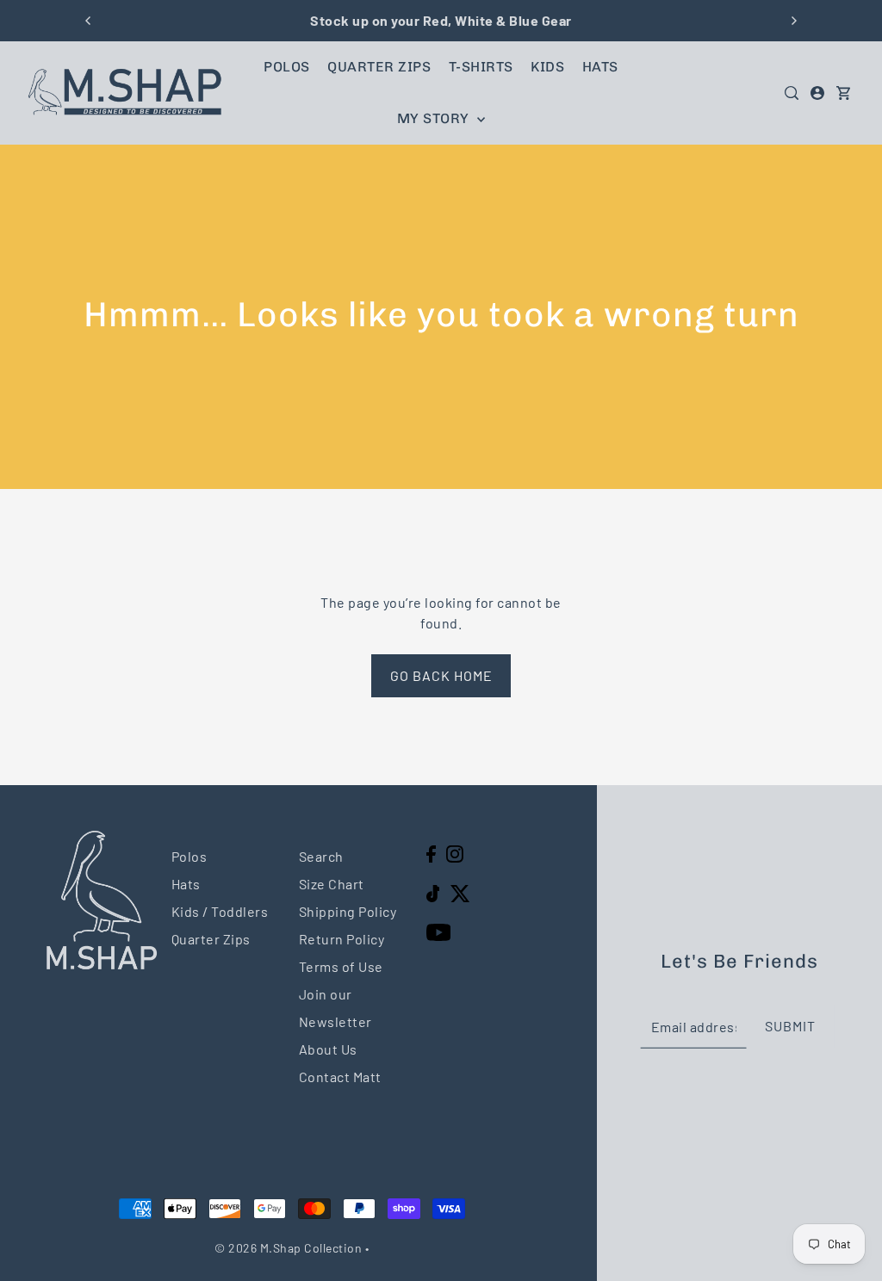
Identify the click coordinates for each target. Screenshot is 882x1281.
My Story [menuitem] (435, 118)
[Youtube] (438, 930)
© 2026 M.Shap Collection (288, 1248)
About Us (328, 1049)
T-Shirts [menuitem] (481, 67)
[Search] (791, 93)
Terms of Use (341, 966)
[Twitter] (460, 892)
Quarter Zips (211, 939)
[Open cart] (843, 93)
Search (321, 856)
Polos (189, 856)
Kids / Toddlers (220, 911)
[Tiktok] (433, 892)
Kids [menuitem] (547, 67)
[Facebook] (431, 853)
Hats (186, 884)
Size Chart (331, 884)
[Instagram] (454, 853)
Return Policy (342, 939)
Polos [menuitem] (287, 67)
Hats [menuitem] (600, 67)
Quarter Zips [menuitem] (379, 67)
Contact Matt (340, 1076)
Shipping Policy (348, 911)
